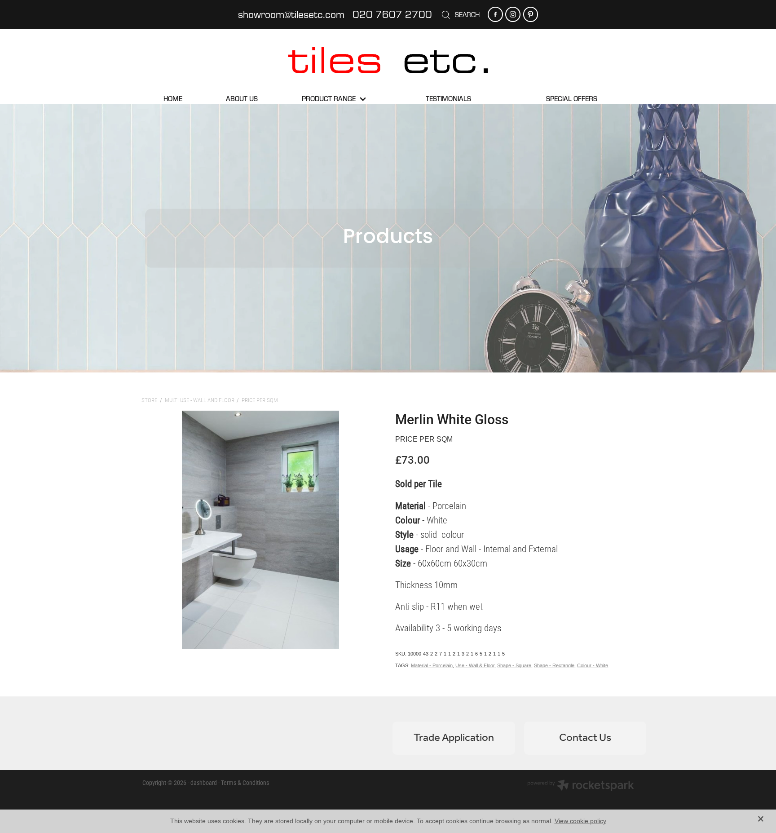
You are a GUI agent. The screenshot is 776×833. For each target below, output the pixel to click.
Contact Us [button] (585, 738)
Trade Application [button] (454, 738)
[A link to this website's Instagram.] (512, 14)
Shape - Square (514, 665)
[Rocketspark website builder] (580, 786)
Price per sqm (260, 400)
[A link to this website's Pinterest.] (530, 14)
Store (149, 400)
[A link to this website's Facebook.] (495, 14)
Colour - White (592, 665)
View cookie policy (580, 820)
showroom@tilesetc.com (291, 14)
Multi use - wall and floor (199, 400)
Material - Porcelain (432, 665)
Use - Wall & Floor (474, 665)
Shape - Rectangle (554, 665)
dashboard (203, 782)
